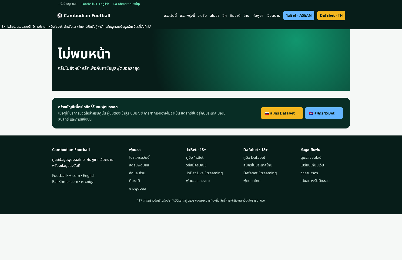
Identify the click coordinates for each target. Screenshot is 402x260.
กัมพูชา (257, 15)
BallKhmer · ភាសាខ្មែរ (126, 4)
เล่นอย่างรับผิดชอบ (315, 180)
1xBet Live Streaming (204, 173)
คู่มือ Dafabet (254, 157)
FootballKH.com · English (74, 175)
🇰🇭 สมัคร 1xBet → (324, 113)
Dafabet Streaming (260, 173)
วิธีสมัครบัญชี (196, 165)
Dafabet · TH (331, 15)
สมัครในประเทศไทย (257, 165)
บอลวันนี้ (170, 15)
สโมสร (214, 15)
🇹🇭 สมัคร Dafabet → (282, 113)
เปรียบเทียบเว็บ (312, 165)
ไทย (246, 15)
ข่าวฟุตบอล (137, 188)
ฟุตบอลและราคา (198, 180)
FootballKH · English (95, 4)
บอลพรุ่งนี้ (187, 15)
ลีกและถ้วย (137, 173)
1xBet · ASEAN (299, 15)
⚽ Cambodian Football (83, 15)
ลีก (224, 15)
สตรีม (202, 15)
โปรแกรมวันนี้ (139, 157)
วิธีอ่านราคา (309, 173)
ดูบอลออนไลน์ (311, 157)
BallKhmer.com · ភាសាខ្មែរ (73, 181)
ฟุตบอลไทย (252, 180)
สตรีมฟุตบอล (139, 165)
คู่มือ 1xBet (195, 157)
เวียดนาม (273, 15)
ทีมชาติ (235, 15)
